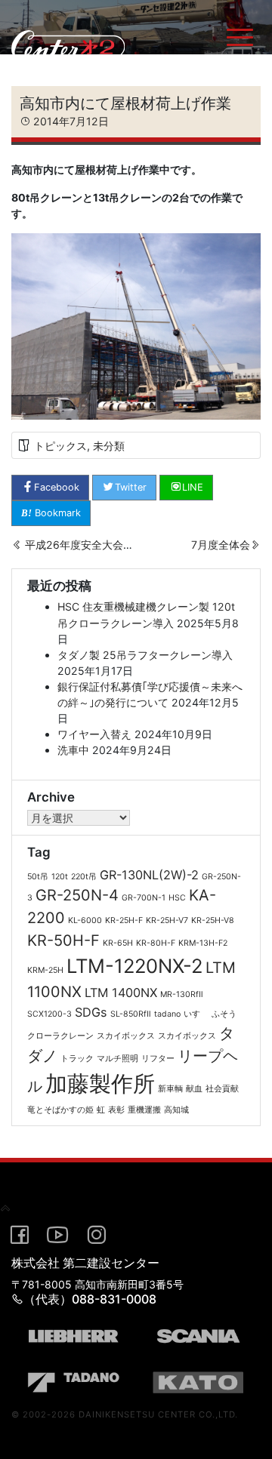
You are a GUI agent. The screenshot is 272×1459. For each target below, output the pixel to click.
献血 (194, 1089)
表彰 (116, 1110)
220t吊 (84, 877)
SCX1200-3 (49, 1014)
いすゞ (196, 1014)
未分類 (109, 445)
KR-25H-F (124, 920)
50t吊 (37, 877)
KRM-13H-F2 (202, 943)
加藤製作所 (100, 1083)
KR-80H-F (155, 943)
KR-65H (118, 943)
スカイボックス (126, 1036)
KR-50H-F (63, 940)
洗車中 (73, 749)
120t (59, 877)
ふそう (224, 1014)
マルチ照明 (117, 1058)
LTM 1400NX (121, 992)
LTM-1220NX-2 (134, 965)
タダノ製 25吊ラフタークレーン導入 (145, 654)
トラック (77, 1058)
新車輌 (170, 1089)
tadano (167, 1014)
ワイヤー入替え (94, 734)
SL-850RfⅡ (130, 1014)
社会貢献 (222, 1089)
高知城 (176, 1110)
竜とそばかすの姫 (60, 1110)
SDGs (91, 1012)
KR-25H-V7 (167, 920)
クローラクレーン (60, 1036)
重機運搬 (144, 1110)
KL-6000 (85, 920)
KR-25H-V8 (212, 920)
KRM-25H (45, 970)
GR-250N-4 (77, 895)
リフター (158, 1058)
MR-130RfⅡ (181, 994)
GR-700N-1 (143, 898)
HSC (177, 898)
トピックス (60, 445)
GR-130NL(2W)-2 (149, 874)
